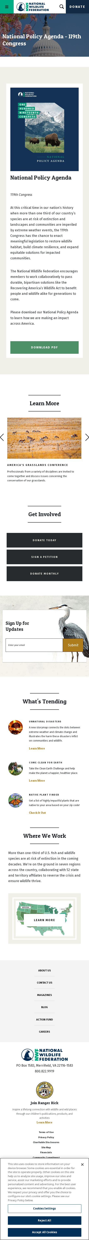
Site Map (46, 1147)
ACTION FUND (44, 1019)
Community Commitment (46, 1157)
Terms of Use (46, 1132)
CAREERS (44, 1031)
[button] (73, 645)
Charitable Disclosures (46, 1142)
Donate (77, 7)
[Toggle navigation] (7, 6)
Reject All (44, 1220)
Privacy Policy (46, 1137)
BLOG (44, 1007)
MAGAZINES (44, 995)
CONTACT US (44, 982)
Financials (46, 1152)
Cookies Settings (44, 1208)
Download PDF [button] (44, 347)
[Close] (82, 1164)
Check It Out (37, 813)
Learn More (37, 748)
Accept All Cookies (44, 1232)
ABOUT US (44, 970)
